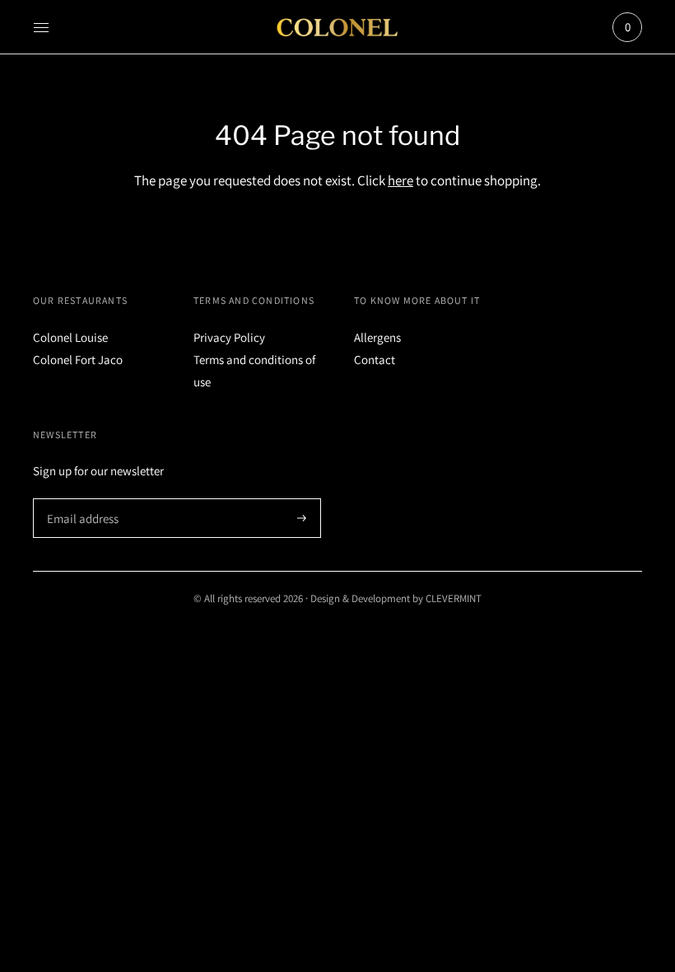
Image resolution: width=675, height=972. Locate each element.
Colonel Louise (70, 337)
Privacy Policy (229, 337)
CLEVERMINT (454, 598)
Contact (374, 359)
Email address (80, 499)
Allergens (377, 337)
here (400, 180)
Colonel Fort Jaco (78, 359)
